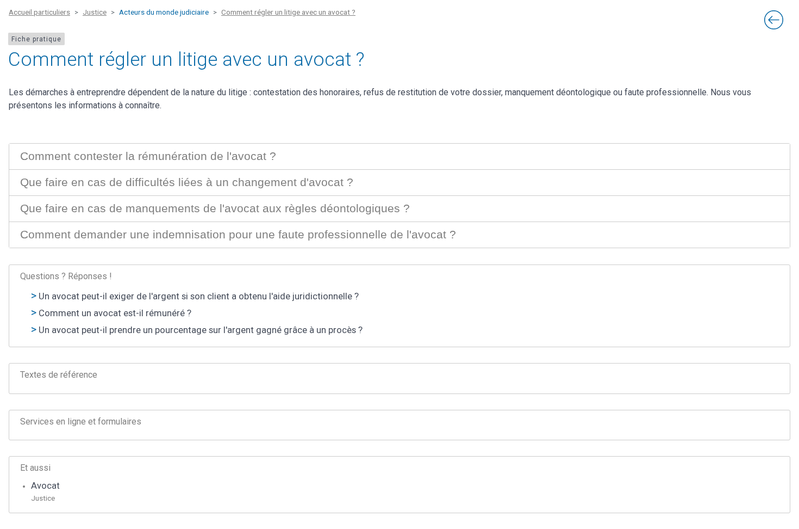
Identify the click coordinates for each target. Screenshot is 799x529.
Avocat (45, 486)
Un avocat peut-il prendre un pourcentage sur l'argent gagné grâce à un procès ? (201, 330)
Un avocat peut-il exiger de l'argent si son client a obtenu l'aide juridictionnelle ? (199, 296)
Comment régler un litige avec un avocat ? (288, 12)
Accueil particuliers (39, 12)
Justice (95, 12)
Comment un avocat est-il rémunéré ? (115, 313)
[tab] (399, 156)
